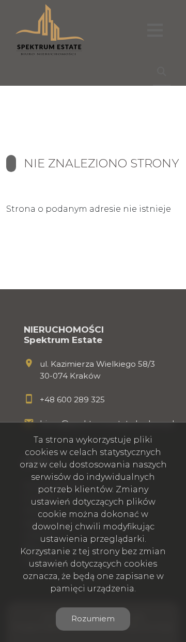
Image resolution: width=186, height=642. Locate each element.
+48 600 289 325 (72, 399)
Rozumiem (93, 618)
